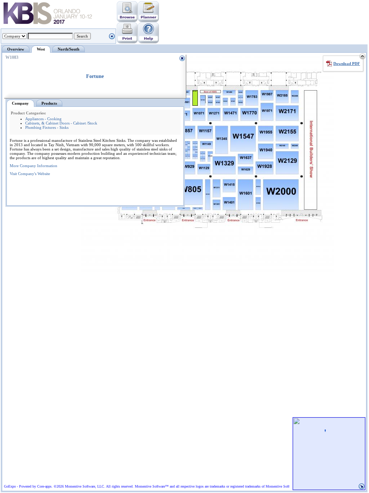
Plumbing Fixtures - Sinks (46, 127)
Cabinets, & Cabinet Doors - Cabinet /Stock (61, 123)
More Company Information (33, 165)
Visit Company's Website (30, 173)
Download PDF (346, 63)
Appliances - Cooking (43, 119)
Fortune (95, 76)
